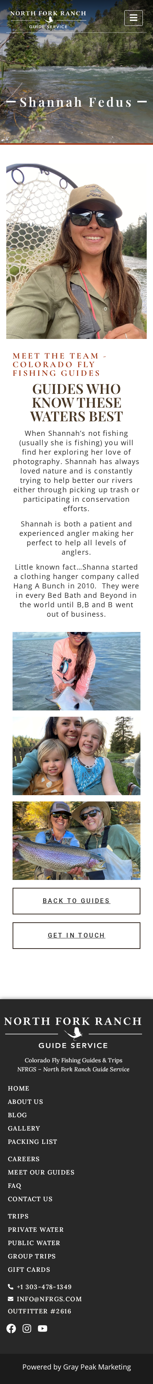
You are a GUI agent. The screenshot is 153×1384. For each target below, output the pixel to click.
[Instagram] (27, 1328)
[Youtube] (42, 1328)
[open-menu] (133, 18)
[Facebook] (11, 1328)
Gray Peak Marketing (97, 1366)
